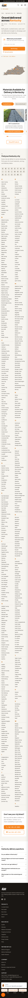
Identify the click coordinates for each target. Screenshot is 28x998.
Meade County (18, 329)
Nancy (16, 395)
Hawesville (4, 699)
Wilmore (17, 788)
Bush (2, 331)
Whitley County (18, 776)
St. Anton (17, 640)
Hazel (2, 703)
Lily (15, 244)
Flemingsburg (4, 566)
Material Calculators (6, 929)
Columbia (3, 415)
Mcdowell (17, 322)
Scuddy (16, 583)
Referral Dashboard (6, 952)
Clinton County (5, 407)
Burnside (3, 329)
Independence (4, 757)
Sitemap (3, 991)
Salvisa (16, 569)
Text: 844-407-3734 (14, 832)
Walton (16, 726)
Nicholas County (19, 409)
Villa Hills (17, 714)
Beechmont (4, 250)
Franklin (3, 590)
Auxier (3, 214)
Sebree (16, 585)
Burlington (4, 325)
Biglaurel (3, 270)
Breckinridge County (6, 303)
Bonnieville (4, 276)
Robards (17, 535)
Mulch (2, 916)
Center (3, 385)
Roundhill (17, 545)
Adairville (3, 184)
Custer (3, 458)
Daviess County (5, 468)
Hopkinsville (4, 735)
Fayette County (5, 552)
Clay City (3, 401)
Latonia (16, 210)
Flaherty (3, 558)
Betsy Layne (4, 266)
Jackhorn (3, 777)
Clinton (3, 405)
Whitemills (17, 768)
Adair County (4, 182)
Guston (3, 657)
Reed (16, 527)
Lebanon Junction (19, 222)
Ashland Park (4, 206)
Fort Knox (3, 578)
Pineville (17, 489)
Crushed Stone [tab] (7, 104)
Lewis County (18, 234)
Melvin (16, 335)
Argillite (3, 202)
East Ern (3, 500)
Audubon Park (4, 210)
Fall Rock (3, 544)
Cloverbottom (4, 409)
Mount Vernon (18, 379)
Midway (17, 347)
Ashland (3, 204)
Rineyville (17, 533)
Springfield (17, 636)
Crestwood (4, 440)
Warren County (18, 728)
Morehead (17, 367)
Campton (3, 361)
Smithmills (17, 614)
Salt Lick (17, 567)
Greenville (3, 655)
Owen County (18, 437)
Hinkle (2, 729)
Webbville (17, 744)
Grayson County (5, 644)
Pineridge (17, 487)
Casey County (4, 377)
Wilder (16, 780)
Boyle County (4, 292)
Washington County (19, 732)
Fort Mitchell (4, 580)
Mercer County (18, 339)
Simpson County (19, 604)
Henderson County (5, 711)
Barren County (4, 234)
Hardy (2, 680)
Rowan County (18, 547)
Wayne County (18, 740)
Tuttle (16, 684)
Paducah (17, 451)
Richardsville (18, 529)
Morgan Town (18, 371)
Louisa (16, 266)
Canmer (3, 365)
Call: (14, 827)
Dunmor (3, 486)
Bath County (4, 236)
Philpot (16, 477)
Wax (16, 736)
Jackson (3, 779)
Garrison (3, 612)
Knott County (18, 190)
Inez (2, 761)
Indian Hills (4, 759)
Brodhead (3, 305)
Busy (2, 333)
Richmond (17, 531)
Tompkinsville (18, 668)
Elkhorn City (4, 522)
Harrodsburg (4, 693)
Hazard (3, 701)
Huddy (3, 743)
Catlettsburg (4, 379)
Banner (3, 224)
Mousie (16, 383)
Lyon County (18, 280)
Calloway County (5, 351)
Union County (18, 696)
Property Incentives (6, 932)
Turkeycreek (18, 680)
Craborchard (4, 432)
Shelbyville (17, 596)
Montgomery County (20, 361)
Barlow (3, 232)
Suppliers (3, 934)
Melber (16, 331)
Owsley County (18, 445)
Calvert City (4, 353)
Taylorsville (17, 662)
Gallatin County (5, 606)
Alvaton (3, 194)
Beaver (3, 244)
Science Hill (17, 577)
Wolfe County (18, 792)
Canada (3, 363)
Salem (16, 565)
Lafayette (17, 204)
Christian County (5, 393)
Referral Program (5, 949)
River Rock (3, 912)
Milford (16, 349)
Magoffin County (19, 292)
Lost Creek (17, 264)
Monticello (17, 363)
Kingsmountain (18, 188)
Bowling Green (5, 288)
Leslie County (18, 228)
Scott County (18, 579)
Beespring (3, 252)
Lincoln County (18, 246)
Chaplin (3, 389)
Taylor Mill (17, 660)
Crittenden (4, 442)
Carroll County (4, 371)
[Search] (18, 5)
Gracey (3, 628)
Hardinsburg (4, 678)
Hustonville (4, 749)
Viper (16, 718)
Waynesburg (18, 742)
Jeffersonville (4, 789)
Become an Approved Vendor (8, 967)
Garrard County (5, 610)
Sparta (16, 632)
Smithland (17, 612)
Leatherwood (18, 218)
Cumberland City (5, 450)
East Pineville (4, 506)
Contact (3, 969)
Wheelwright (18, 766)
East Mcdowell (4, 504)
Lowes (16, 274)
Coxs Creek (4, 430)
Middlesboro (18, 345)
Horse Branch (4, 737)
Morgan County (18, 369)
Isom (2, 767)
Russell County (18, 551)
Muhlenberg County (20, 385)
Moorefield (17, 365)
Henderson (4, 709)
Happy (3, 672)
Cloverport (3, 411)
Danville (3, 466)
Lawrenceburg (18, 216)
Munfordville (18, 387)
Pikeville (17, 481)
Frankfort (3, 588)
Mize (16, 357)
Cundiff (3, 454)
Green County (4, 646)
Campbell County (5, 355)
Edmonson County (5, 514)
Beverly (3, 268)
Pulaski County (18, 511)
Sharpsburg (18, 590)
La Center (17, 199)
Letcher (16, 230)
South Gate (17, 624)
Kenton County (18, 186)
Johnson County (5, 797)
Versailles (17, 710)
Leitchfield (17, 226)
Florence (3, 568)
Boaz (2, 274)
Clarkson (3, 397)
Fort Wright (4, 584)
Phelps (16, 475)
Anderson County (5, 198)
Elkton (2, 524)
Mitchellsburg (18, 355)
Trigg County (18, 674)
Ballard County (5, 220)
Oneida (16, 435)
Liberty (16, 242)
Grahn (2, 632)
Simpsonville (18, 606)
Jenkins (3, 791)
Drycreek (3, 484)
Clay (2, 399)
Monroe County (18, 359)
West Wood (17, 764)
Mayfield (17, 312)
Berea (2, 262)
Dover (2, 478)
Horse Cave (4, 739)
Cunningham (4, 456)
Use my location (9, 52)
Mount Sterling (18, 377)
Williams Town (18, 782)
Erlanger (3, 532)
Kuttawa (17, 194)
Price (16, 503)
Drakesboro (4, 480)
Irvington (3, 765)
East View (3, 508)
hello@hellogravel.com (13, 975)
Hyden (3, 751)
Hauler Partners (5, 954)
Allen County (4, 190)
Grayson (3, 642)
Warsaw (17, 730)
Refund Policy (22, 992)
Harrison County (5, 691)
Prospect (17, 507)
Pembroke (17, 465)
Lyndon (16, 278)
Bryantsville (4, 315)
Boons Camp (4, 282)
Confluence (4, 419)
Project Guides (4, 939)
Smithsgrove (18, 616)
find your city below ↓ (9, 56)
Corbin (3, 422)
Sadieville (17, 561)
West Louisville (18, 756)
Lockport (17, 254)
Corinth (3, 424)
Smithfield (17, 610)
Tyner (16, 686)
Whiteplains (18, 770)
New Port (17, 407)
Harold (3, 689)
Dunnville (3, 488)
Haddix (3, 664)
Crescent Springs (5, 436)
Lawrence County (19, 214)
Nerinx (16, 401)
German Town (4, 616)
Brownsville (4, 313)
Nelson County (18, 399)
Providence (17, 509)
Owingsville (17, 443)
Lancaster (17, 206)
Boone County (4, 278)
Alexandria (4, 188)
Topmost (17, 670)
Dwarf (2, 490)
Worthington (18, 796)
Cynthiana (3, 460)
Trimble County (18, 678)
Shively (16, 600)
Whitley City (18, 774)
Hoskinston (4, 741)
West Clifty (17, 750)
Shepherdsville (18, 598)
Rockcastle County (19, 539)
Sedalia (16, 587)
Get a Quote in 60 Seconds (9, 1)
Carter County (4, 375)
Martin (16, 306)
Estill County (4, 534)
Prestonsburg (18, 501)
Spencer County (18, 634)
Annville (3, 200)
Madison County (19, 286)
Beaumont (3, 240)
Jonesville (3, 799)
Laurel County (18, 212)
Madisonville (18, 288)
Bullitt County (4, 319)
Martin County (18, 308)
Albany (3, 186)
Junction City (4, 801)
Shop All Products (14, 142)
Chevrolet (3, 391)
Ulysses (16, 692)
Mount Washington (19, 381)
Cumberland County (6, 452)
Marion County (18, 302)
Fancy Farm (4, 550)
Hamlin (3, 668)
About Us (3, 962)
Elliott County (4, 526)
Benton (3, 260)
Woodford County (19, 794)
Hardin (3, 674)
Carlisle (3, 367)
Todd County (18, 664)
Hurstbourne (4, 747)
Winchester (17, 790)
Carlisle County (5, 369)
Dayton (3, 472)
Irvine (2, 763)
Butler (2, 335)
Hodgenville (4, 731)
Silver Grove (18, 602)
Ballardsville (4, 222)
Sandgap (17, 573)
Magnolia (17, 290)
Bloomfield (4, 272)
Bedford (3, 248)
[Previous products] (2, 122)
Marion (16, 300)
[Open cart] (21, 5)
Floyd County (4, 570)
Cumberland (4, 448)
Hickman (3, 715)
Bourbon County (5, 286)
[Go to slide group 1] (7, 136)
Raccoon (17, 517)
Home (2, 13)
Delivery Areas (4, 937)
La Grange (17, 202)
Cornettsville (4, 426)
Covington (3, 428)
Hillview (3, 725)
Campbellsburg (5, 357)
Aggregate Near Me (10, 13)
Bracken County (5, 295)
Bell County (4, 256)
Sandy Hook (17, 575)
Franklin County (5, 592)
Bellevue (3, 258)
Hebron (3, 707)
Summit (17, 652)
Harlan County (4, 685)
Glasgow (3, 622)
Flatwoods (3, 562)
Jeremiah (3, 793)
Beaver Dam (4, 246)
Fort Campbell (4, 576)
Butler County (4, 337)
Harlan (3, 683)
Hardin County (4, 676)
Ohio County (18, 427)
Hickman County (5, 717)
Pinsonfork (17, 491)
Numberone (18, 417)
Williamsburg (18, 784)
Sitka (16, 608)
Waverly (17, 734)
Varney (16, 708)
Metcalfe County (19, 341)
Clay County (4, 403)
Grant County (4, 636)
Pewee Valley (18, 473)
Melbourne (17, 333)
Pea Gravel (4, 909)
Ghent (2, 618)
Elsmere (3, 528)
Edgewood (3, 512)
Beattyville (3, 238)
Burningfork (4, 327)
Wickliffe (17, 778)
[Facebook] (2, 899)
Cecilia (3, 383)
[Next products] (25, 122)
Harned (3, 687)
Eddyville (3, 510)
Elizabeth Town (5, 518)
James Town (4, 783)
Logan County (18, 256)
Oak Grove (17, 423)
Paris (16, 457)
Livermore (17, 248)
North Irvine (18, 413)
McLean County (18, 326)
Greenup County (5, 653)
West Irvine (17, 752)
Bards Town (4, 228)
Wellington (17, 748)
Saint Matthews (18, 563)
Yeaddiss (17, 806)
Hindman (3, 727)
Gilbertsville (4, 620)
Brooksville (4, 309)
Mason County (18, 310)
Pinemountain (18, 485)
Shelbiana (17, 592)
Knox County (18, 192)
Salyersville (17, 571)
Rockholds (17, 543)
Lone (16, 260)
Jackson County (5, 781)
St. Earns (17, 642)
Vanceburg (17, 704)
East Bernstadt (4, 498)
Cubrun (3, 446)
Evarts (2, 538)
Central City (4, 387)
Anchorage (4, 196)
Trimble (17, 676)
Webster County (19, 746)
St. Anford (17, 638)
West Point (17, 760)
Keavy (16, 182)
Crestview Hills (4, 438)
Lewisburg (17, 236)
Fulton (2, 598)
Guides (3, 924)
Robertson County (19, 537)
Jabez (2, 775)
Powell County (18, 499)
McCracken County (19, 316)
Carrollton (3, 373)
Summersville (18, 650)
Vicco (16, 712)
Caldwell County (5, 345)
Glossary (3, 927)
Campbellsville (4, 359)
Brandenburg (4, 297)
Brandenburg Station (6, 299)
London (16, 258)
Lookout (17, 262)
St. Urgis (17, 644)
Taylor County (18, 658)
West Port (17, 762)
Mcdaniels (17, 320)
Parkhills (17, 461)
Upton (16, 698)
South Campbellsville (20, 622)
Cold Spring (4, 413)
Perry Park (17, 471)
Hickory (3, 719)
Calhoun (3, 347)
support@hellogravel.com (15, 977)
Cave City (3, 381)
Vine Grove (17, 716)
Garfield (3, 608)
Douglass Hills (4, 476)
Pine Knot (17, 483)
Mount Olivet (18, 375)
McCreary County (19, 318)
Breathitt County (5, 301)
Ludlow (16, 276)
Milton (16, 353)
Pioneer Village (18, 493)
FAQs (2, 941)
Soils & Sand (4, 914)
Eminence (3, 530)
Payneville (17, 463)
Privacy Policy (7, 992)
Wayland (17, 738)
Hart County (4, 695)
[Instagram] (4, 899)
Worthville (17, 798)
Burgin (3, 321)
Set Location (5, 9)
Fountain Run (4, 586)
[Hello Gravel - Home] (4, 5)
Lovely (16, 272)
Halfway (3, 666)
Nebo (16, 397)
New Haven (17, 405)
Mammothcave (18, 294)
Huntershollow (4, 745)
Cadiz (2, 343)
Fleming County (5, 564)
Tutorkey (17, 682)
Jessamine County (5, 795)
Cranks (3, 434)
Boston (3, 284)
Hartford (3, 697)
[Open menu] (25, 5)
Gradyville (3, 630)
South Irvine (18, 626)
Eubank (3, 536)
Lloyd (16, 252)
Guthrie (3, 659)
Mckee (16, 324)
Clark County (4, 395)
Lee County (17, 224)
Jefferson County (5, 787)
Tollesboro (17, 666)
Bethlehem (4, 264)
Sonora (16, 620)
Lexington (17, 240)
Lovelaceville (18, 270)
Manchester (18, 296)
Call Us (20, 1)
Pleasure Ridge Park (19, 495)
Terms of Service (15, 992)
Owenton (17, 441)
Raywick (17, 525)
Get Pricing (14, 48)
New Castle (17, 403)
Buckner (3, 317)
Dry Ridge (3, 482)
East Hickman (4, 502)
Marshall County (19, 304)
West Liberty (18, 754)
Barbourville (4, 226)
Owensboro (17, 439)
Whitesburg (18, 772)
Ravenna (17, 523)
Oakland (17, 425)
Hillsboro (3, 723)
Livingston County (19, 250)
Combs (3, 417)
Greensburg (4, 648)
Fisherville (3, 556)
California (3, 349)
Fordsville (3, 574)
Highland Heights (5, 721)
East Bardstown (5, 496)
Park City (17, 459)
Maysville (17, 314)
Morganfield (18, 373)
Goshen (3, 626)
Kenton (16, 184)
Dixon (2, 474)
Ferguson (3, 554)
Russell (16, 549)
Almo (2, 192)
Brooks (3, 307)
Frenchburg (4, 596)
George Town (4, 614)
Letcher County (18, 232)
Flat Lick (3, 560)
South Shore (18, 628)
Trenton (17, 672)
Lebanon (17, 220)
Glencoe (3, 624)
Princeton (17, 505)
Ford (2, 572)
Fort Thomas (4, 582)
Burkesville (4, 323)
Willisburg (17, 786)
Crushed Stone (5, 907)
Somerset (17, 618)
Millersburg (18, 351)
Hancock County (5, 670)
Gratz (2, 638)
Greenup (3, 651)
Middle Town (18, 343)
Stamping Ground (19, 646)
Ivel (2, 769)
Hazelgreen (4, 705)
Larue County (18, 208)
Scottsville (17, 581)
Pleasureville (18, 497)
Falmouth (3, 548)
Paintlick (17, 453)
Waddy (16, 724)
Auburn (3, 208)
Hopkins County (5, 733)
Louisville (17, 268)
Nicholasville (18, 411)
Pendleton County (19, 467)
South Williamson (19, 630)
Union (16, 694)
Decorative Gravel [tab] (21, 104)
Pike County (17, 479)
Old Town (17, 429)
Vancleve (17, 706)
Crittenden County (5, 444)
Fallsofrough (4, 546)
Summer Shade (18, 648)
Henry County (4, 713)
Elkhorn (3, 520)
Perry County (18, 469)
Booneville (3, 280)
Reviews (3, 964)
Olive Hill (17, 433)
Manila (16, 298)
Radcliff (17, 521)
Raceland (17, 519)
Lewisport (17, 238)
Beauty (3, 242)
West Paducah (18, 758)
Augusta (3, 212)
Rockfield (17, 541)
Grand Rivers (4, 634)
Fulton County (4, 600)
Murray (16, 389)
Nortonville (17, 415)
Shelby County (18, 594)
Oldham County (18, 431)
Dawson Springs (5, 470)
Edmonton (3, 516)
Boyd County (4, 290)
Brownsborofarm (5, 311)
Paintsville (17, 455)
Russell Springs (18, 553)
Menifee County (18, 337)
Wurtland (17, 800)
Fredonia (3, 594)
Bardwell (3, 230)
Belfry (2, 254)
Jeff (2, 785)
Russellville (17, 556)
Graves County (4, 640)
